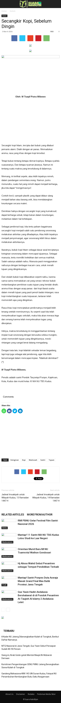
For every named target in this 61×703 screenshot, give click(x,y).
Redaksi (31, 694)
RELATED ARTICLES (12, 514)
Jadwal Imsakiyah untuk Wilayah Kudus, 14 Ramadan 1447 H (46, 497)
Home (4, 11)
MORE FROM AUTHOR (39, 514)
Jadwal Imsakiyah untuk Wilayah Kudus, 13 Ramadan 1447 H (15, 497)
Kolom (12, 11)
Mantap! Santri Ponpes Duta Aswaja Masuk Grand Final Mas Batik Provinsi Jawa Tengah (38, 581)
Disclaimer (20, 694)
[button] (57, 4)
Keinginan (15, 460)
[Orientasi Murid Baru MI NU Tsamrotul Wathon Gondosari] (8, 552)
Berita (4, 528)
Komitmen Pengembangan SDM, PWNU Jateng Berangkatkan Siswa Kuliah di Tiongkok (30, 666)
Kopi (24, 460)
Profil (4, 585)
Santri (42, 460)
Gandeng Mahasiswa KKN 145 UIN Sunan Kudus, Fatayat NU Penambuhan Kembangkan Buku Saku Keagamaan (29, 675)
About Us (9, 694)
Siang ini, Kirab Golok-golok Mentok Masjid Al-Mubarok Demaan (26, 656)
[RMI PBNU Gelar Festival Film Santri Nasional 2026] (8, 524)
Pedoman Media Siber (46, 694)
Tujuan (51, 460)
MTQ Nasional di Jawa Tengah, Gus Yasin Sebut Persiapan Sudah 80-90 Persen (28, 647)
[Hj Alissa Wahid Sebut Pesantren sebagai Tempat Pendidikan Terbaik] (8, 567)
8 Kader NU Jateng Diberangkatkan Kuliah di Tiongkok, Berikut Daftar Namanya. (30, 638)
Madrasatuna (7, 542)
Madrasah (33, 460)
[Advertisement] (30, 121)
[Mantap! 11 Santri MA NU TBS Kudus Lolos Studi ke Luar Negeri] (8, 538)
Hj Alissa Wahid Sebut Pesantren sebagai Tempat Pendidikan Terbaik (38, 567)
